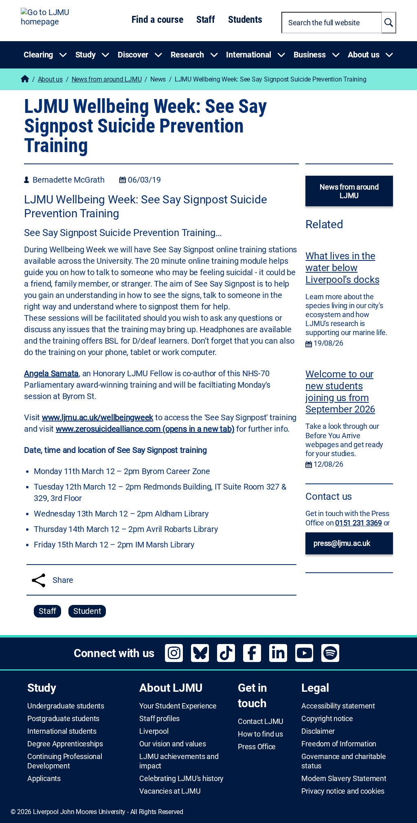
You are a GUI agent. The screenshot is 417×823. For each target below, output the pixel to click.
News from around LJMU (107, 79)
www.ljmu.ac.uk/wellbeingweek (97, 417)
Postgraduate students (63, 719)
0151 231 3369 (358, 523)
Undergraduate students (65, 706)
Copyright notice (327, 719)
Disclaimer (318, 731)
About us (50, 79)
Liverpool (153, 731)
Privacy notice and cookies (342, 791)
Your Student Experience (177, 706)
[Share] (38, 580)
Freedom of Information (338, 744)
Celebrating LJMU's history (181, 778)
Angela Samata (51, 373)
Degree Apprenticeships (65, 744)
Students (245, 19)
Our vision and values (172, 744)
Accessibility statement (338, 706)
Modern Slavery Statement (343, 778)
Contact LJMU (260, 721)
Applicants (44, 778)
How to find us (260, 734)
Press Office (257, 747)
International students (62, 731)
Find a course (157, 19)
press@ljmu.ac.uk (342, 543)
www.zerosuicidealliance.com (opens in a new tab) (145, 429)
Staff (205, 19)
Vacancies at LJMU (169, 791)
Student (87, 611)
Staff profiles (159, 719)
